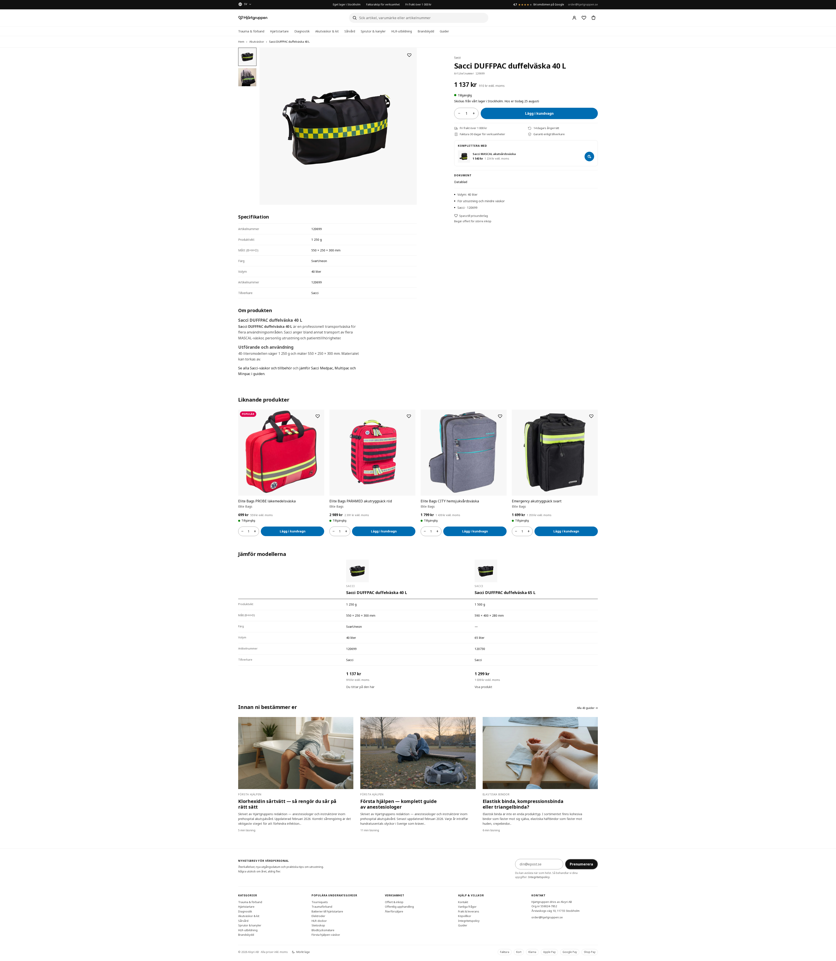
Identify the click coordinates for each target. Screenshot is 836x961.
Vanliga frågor (467, 907)
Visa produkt (483, 687)
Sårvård (349, 31)
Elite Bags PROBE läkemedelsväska (267, 501)
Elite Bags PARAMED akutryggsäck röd (360, 501)
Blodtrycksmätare (323, 930)
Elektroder (318, 916)
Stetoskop (318, 925)
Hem (241, 42)
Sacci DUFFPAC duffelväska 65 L (505, 592)
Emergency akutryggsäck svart (536, 501)
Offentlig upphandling (399, 907)
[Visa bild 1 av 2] (247, 57)
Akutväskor (256, 42)
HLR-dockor (319, 920)
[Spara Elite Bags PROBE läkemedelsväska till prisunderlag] (317, 416)
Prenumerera (581, 864)
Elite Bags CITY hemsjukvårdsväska (450, 501)
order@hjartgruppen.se (583, 4)
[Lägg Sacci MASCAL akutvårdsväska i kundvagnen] (589, 156)
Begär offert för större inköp (472, 221)
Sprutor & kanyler (373, 31)
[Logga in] (574, 17)
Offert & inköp (394, 902)
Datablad (460, 182)
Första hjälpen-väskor (326, 935)
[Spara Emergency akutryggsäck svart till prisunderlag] (591, 416)
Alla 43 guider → (587, 708)
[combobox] (418, 18)
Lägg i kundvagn (539, 113)
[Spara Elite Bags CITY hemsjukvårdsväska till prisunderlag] (500, 416)
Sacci (457, 57)
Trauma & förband (251, 31)
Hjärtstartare (279, 31)
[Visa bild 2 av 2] (247, 77)
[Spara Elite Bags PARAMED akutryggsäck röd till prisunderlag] (409, 416)
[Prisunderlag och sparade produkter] (584, 17)
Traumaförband (322, 907)
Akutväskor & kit (327, 31)
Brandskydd (426, 31)
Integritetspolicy (539, 877)
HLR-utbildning (401, 31)
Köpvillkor (464, 916)
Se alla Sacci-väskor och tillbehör (265, 368)
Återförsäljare (394, 911)
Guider (444, 31)
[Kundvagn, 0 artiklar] (593, 17)
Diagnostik (302, 31)
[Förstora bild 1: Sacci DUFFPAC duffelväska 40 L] (338, 126)
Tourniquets (320, 902)
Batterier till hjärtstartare (327, 911)
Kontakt (463, 902)
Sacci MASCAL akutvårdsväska (494, 154)
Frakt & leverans (468, 911)
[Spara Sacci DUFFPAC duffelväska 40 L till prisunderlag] (409, 55)
